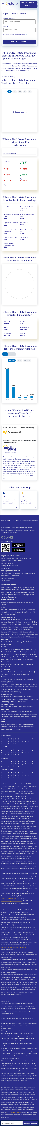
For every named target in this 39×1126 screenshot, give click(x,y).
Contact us (5, 679)
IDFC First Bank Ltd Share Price (11, 654)
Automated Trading (14, 692)
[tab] (9, 91)
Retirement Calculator (30, 622)
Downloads (30, 724)
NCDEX (13, 712)
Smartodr (4, 727)
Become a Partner (7, 672)
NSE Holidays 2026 (7, 697)
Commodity (12, 689)
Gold (2, 689)
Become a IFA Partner (9, 674)
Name (5, 26)
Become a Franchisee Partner (24, 672)
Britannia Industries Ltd (29, 657)
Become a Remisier (23, 674)
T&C (26, 34)
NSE (5, 712)
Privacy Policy (28, 727)
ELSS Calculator (25, 632)
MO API (27, 642)
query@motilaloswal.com (9, 566)
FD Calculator (15, 620)
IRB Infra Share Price (28, 654)
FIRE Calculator (31, 637)
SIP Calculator (5, 620)
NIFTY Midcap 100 (22, 612)
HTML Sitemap (16, 729)
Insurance (13, 597)
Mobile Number (9, 18)
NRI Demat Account (29, 587)
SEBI (9, 712)
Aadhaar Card (16, 707)
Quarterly (12, 354)
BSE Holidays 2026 (19, 697)
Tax (2, 707)
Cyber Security (6, 729)
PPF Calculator (14, 632)
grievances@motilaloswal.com (10, 898)
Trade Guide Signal (17, 642)
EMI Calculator (14, 627)
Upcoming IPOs (6, 587)
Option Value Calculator (17, 637)
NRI (6, 689)
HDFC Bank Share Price (8, 649)
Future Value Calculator (17, 629)
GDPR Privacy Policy (19, 724)
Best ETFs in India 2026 (18, 702)
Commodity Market (17, 602)
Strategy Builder (6, 644)
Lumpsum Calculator (9, 624)
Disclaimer (17, 714)
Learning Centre (19, 664)
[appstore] (18, 545)
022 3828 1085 (5, 568)
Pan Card (8, 707)
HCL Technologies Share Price (11, 657)
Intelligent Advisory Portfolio (10, 590)
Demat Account (25, 684)
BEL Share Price (29, 659)
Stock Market (15, 684)
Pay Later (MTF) (16, 595)
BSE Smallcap (28, 610)
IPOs (10, 687)
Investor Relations (7, 714)
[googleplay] (18, 550)
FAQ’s (11, 679)
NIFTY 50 (4, 610)
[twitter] (5, 538)
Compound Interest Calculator (11, 622)
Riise (31, 642)
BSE (2, 712)
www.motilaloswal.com (13, 1112)
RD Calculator (26, 620)
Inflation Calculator (27, 634)
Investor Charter (6, 724)
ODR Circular (18, 727)
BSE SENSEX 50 (11, 615)
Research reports (6, 664)
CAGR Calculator (22, 624)
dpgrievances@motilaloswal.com (11, 901)
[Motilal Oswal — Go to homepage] (9, 4)
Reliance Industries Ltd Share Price (12, 659)
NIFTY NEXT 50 (11, 612)
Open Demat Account (28, 2)
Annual (5, 354)
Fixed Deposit (5, 595)
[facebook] (2, 538)
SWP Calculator (25, 627)
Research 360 (5, 642)
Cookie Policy (26, 714)
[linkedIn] (11, 538)
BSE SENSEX (11, 610)
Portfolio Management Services (24, 592)
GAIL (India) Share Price (26, 652)
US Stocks (24, 590)
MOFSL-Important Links (24, 712)
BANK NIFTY (19, 610)
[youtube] (8, 538)
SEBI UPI (27, 6)
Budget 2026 (5, 684)
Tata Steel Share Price (24, 649)
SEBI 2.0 (11, 727)
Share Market (5, 602)
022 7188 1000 (5, 581)
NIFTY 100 (33, 612)
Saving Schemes (27, 707)
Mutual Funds (17, 587)
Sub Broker (33, 687)
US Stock (25, 687)
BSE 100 (3, 615)
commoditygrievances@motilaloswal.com (14, 947)
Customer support (28, 679)
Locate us (17, 679)
